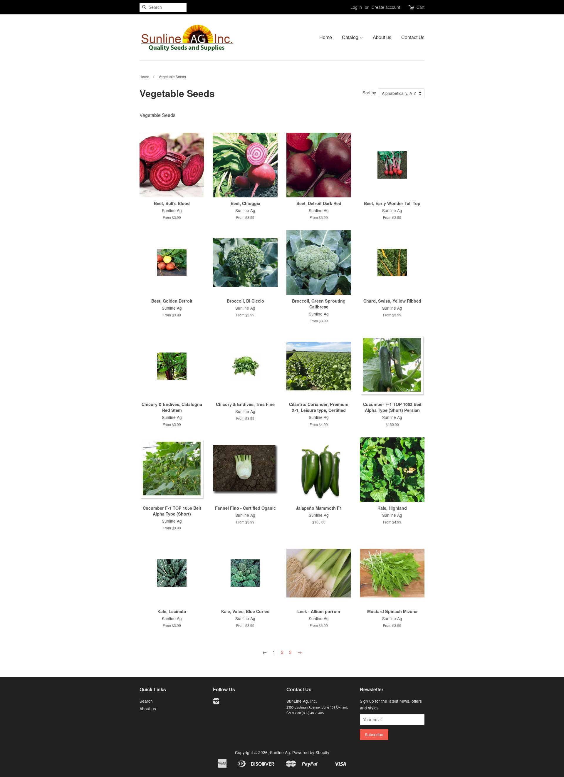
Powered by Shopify (310, 752)
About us (382, 37)
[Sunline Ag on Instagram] (216, 702)
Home (325, 37)
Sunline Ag (280, 752)
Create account (386, 7)
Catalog (351, 37)
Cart (420, 7)
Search (146, 701)
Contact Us (412, 37)
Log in (356, 7)
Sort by (369, 92)
